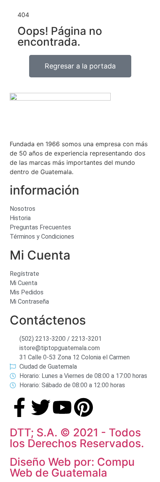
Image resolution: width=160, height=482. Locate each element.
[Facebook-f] (19, 407)
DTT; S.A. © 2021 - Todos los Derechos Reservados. (77, 438)
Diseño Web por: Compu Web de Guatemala (72, 467)
